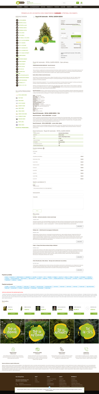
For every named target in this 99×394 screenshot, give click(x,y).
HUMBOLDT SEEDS (22, 116)
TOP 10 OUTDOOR (22, 45)
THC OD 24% (21, 69)
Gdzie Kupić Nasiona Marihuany (77, 386)
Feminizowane (74, 380)
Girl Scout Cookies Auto (15, 278)
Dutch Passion (69, 286)
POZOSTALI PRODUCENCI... (23, 127)
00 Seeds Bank (33, 288)
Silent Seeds (75, 286)
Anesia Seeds (19, 286)
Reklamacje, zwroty (63, 384)
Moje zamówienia (51, 384)
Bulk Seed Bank (40, 288)
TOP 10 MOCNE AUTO (23, 47)
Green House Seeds (40, 286)
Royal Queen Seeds (77, 44)
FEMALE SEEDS (21, 111)
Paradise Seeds (82, 286)
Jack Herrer (7, 278)
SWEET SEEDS (21, 108)
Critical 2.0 (81, 278)
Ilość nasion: (63, 33)
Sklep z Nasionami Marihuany (77, 384)
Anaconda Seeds (14, 288)
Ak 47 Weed (75, 278)
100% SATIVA (21, 32)
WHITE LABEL (21, 121)
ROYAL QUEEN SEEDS (22, 95)
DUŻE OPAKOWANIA (23, 80)
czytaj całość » (79, 226)
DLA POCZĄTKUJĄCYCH (24, 75)
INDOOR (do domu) (22, 22)
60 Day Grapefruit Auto (88, 278)
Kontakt (49, 381)
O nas (36, 380)
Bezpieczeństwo (62, 381)
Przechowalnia (50, 380)
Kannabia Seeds (26, 288)
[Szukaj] (77, 3)
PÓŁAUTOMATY (22, 64)
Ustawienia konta (51, 383)
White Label (7, 288)
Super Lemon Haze (32, 278)
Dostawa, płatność (63, 383)
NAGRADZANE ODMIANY (24, 77)
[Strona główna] (20, 3)
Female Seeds (62, 286)
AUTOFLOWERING (22, 20)
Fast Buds (6, 286)
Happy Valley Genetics (90, 286)
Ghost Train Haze (24, 278)
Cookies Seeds (26, 286)
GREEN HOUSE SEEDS (22, 113)
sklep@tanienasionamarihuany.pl (35, 3)
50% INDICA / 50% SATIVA (24, 37)
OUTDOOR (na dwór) (23, 25)
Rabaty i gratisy (62, 380)
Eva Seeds (20, 288)
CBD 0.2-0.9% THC (22, 85)
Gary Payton (39, 278)
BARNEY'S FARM (21, 105)
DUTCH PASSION (21, 103)
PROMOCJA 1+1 (22, 82)
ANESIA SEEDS (21, 124)
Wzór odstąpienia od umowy (65, 386)
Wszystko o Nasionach (76, 383)
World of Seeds (47, 288)
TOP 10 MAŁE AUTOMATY (24, 52)
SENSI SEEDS (21, 100)
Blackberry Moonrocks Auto (58, 278)
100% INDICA (21, 35)
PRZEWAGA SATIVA (23, 30)
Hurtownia (37, 381)
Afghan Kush (45, 278)
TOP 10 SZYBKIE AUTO (23, 50)
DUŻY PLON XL (22, 66)
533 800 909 (30, 2)
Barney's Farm (12, 286)
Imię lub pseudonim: (36, 192)
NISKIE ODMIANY (22, 61)
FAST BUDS (20, 97)
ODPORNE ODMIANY (23, 59)
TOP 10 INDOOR (22, 42)
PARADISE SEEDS (21, 118)
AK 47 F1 (50, 278)
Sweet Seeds (56, 286)
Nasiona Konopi (74, 381)
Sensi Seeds (33, 286)
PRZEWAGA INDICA (23, 27)
